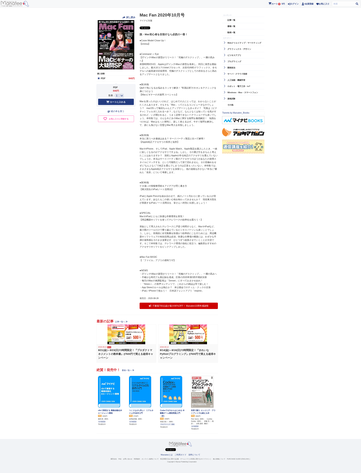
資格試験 (231, 99)
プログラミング (234, 61)
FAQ (119, 459)
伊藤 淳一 (207, 421)
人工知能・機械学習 (236, 80)
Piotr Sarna (195, 419)
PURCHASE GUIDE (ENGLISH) (238, 459)
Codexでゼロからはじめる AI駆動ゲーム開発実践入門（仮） (172, 413)
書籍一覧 (231, 26)
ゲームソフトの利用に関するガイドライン (195, 459)
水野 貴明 (199, 423)
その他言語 (101, 421)
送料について (194, 455)
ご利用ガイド (180, 455)
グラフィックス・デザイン (239, 49)
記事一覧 (231, 20)
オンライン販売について (150, 459)
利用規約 (137, 459)
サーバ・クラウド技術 (237, 74)
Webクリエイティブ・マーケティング (244, 43)
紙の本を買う (117, 111)
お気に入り (324, 4)
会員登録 (309, 4)
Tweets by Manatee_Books (235, 113)
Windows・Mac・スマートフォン (242, 92)
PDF (103, 78)
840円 (132, 78)
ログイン (294, 4)
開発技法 (231, 68)
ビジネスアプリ (234, 55)
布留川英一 (164, 421)
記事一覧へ (120, 322)
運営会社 (114, 459)
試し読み (130, 17)
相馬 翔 (100, 419)
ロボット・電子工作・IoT (238, 86)
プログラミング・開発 (167, 424)
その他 (230, 105)
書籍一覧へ (127, 370)
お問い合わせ (127, 459)
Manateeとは (167, 455)
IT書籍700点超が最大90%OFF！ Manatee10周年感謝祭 (181, 306)
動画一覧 (231, 32)
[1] (119, 96)
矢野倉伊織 (133, 419)
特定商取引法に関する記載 (169, 459)
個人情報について (219, 459)
